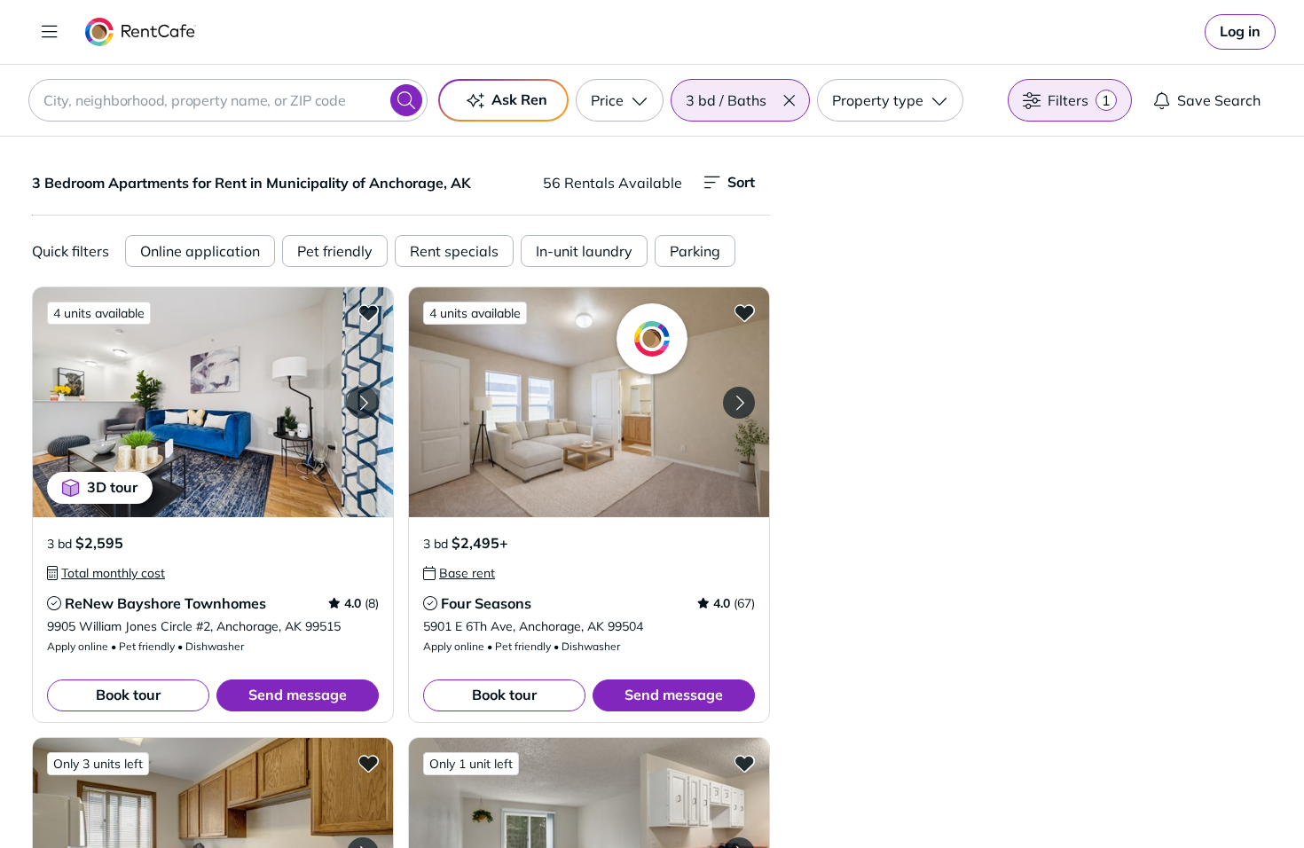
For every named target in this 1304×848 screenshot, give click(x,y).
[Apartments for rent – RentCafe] (140, 32)
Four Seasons (486, 603)
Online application (200, 251)
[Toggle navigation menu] (49, 32)
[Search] (406, 100)
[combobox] (228, 100)
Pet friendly (335, 251)
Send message (297, 694)
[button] (789, 100)
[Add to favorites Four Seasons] (744, 312)
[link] (1240, 32)
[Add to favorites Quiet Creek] (744, 763)
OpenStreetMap (1127, 796)
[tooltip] (106, 573)
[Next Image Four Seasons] (739, 403)
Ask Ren (519, 99)
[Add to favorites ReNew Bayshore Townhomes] (368, 312)
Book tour (128, 694)
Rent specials (454, 251)
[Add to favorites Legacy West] (368, 763)
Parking (695, 251)
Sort (741, 182)
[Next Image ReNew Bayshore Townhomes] (363, 403)
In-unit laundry (584, 251)
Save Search (1219, 100)
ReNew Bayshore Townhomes (165, 603)
